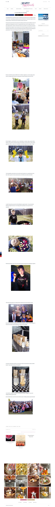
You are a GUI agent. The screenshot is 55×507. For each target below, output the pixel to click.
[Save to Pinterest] (1, 256)
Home (7, 8)
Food (9, 426)
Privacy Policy (46, 8)
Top (48, 505)
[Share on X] (1, 254)
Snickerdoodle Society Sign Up (28, 8)
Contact (40, 8)
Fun (11, 426)
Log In (36, 8)
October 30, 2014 (8, 429)
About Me (27, 11)
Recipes (12, 8)
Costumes (7, 426)
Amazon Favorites (18, 8)
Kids (17, 426)
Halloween (14, 426)
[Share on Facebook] (1, 253)
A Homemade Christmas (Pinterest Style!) (31, 436)
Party (19, 426)
